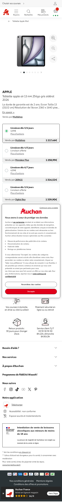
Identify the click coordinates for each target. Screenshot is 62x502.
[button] (20, 72)
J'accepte (31, 291)
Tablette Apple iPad (20, 21)
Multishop (18, 117)
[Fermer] (3, 493)
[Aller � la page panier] (55, 12)
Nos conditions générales (22, 481)
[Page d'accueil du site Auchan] (6, 12)
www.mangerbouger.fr (11, 465)
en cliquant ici (25, 452)
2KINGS (19, 179)
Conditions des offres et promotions (31, 484)
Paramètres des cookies (31, 284)
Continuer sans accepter (49, 208)
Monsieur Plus (22, 160)
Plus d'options (17, 134)
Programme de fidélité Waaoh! (19, 374)
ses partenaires (18, 222)
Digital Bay (20, 199)
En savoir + (8, 112)
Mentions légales (44, 481)
